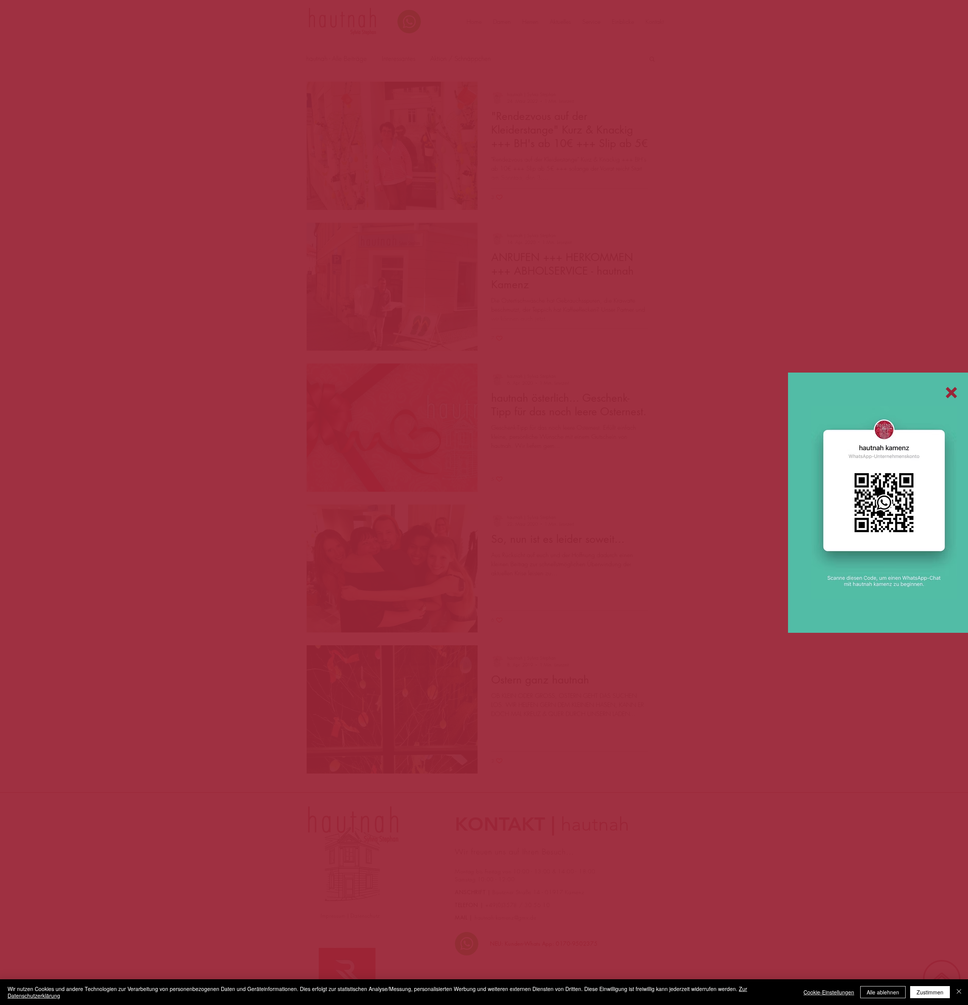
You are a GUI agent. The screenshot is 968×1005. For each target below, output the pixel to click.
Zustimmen (930, 992)
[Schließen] (958, 992)
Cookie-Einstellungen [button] (829, 992)
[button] (951, 392)
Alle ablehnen (883, 992)
